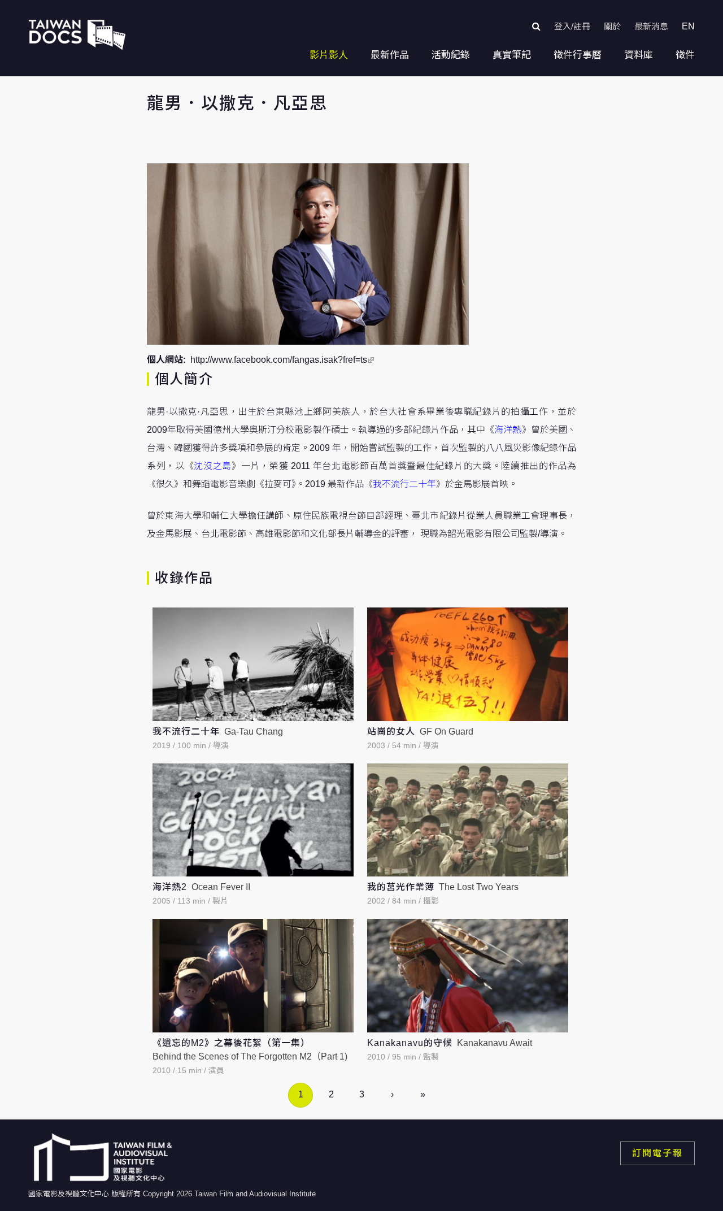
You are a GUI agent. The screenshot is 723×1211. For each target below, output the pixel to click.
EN (688, 26)
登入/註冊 (572, 26)
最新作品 (390, 55)
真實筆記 (512, 55)
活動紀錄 (451, 55)
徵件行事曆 (578, 55)
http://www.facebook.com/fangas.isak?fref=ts (278, 359)
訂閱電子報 (657, 1153)
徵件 (685, 55)
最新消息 (651, 26)
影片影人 (329, 55)
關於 (612, 26)
